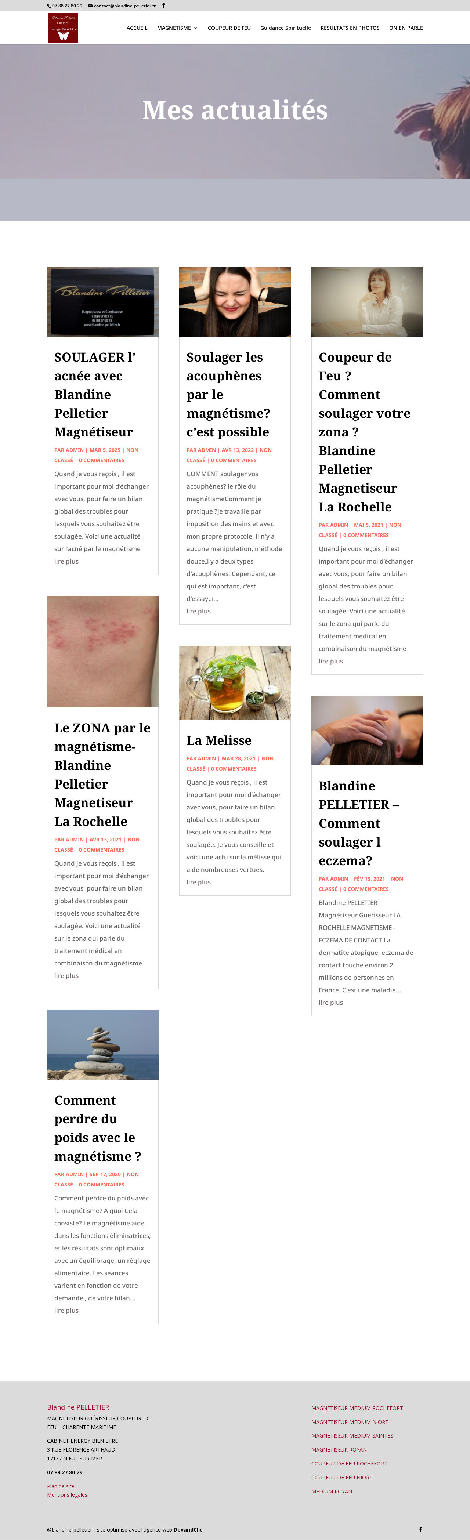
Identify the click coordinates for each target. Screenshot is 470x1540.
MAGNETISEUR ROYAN (339, 1449)
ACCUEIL (137, 28)
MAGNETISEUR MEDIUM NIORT (349, 1421)
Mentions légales (67, 1494)
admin (75, 449)
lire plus (66, 561)
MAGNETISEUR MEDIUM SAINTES (352, 1435)
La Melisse (219, 740)
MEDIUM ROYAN (331, 1491)
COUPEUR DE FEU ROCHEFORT (349, 1463)
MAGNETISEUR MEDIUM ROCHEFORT (357, 1408)
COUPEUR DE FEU (229, 28)
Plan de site (61, 1486)
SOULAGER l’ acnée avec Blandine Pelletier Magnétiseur (95, 394)
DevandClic (188, 1529)
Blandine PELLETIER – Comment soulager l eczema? (359, 823)
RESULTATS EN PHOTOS (350, 28)
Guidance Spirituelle (285, 28)
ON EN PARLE (406, 28)
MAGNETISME (174, 28)
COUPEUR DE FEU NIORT (342, 1477)
